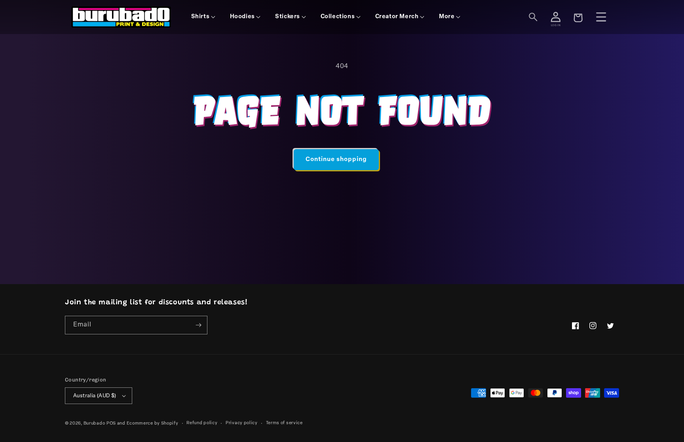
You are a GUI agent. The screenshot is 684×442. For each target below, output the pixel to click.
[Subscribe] (198, 325)
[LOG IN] (556, 17)
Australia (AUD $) (94, 395)
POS (111, 423)
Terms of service (284, 423)
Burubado (94, 423)
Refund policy (201, 423)
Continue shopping (336, 160)
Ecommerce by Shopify (153, 423)
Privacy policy (242, 423)
